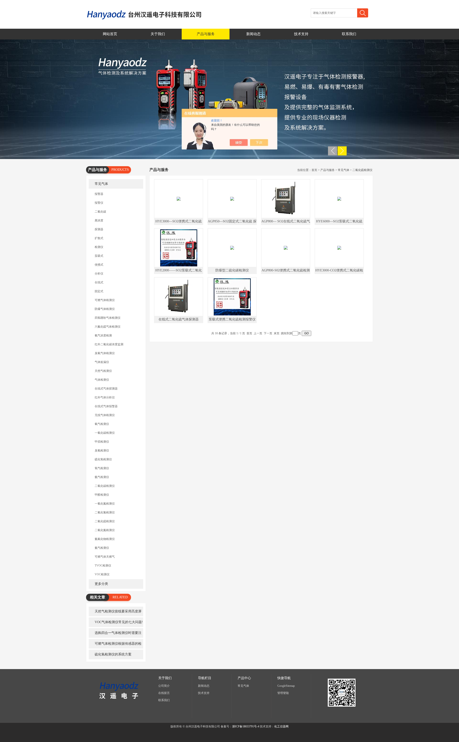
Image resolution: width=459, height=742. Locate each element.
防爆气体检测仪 (105, 309)
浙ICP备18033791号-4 (245, 726)
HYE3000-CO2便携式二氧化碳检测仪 (339, 271)
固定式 (99, 291)
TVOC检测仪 (103, 565)
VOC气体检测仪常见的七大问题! (119, 622)
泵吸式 (99, 256)
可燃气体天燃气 (105, 556)
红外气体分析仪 (105, 397)
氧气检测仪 (102, 424)
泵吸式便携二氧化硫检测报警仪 (232, 319)
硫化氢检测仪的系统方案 (113, 654)
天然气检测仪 (103, 371)
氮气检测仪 (102, 548)
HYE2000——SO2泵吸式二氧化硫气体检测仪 (178, 271)
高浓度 (99, 220)
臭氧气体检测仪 (105, 353)
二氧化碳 (100, 211)
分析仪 (99, 273)
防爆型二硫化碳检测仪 (232, 270)
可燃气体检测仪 (105, 300)
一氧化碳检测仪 (105, 432)
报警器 (99, 194)
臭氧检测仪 (102, 450)
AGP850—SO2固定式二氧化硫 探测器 (232, 222)
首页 (314, 170)
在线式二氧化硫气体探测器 (178, 319)
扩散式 (99, 238)
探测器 (99, 229)
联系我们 (349, 34)
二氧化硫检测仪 (105, 521)
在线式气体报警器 (106, 406)
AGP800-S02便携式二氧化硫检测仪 (286, 271)
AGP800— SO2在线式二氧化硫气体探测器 (285, 222)
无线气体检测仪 (105, 415)
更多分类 (101, 584)
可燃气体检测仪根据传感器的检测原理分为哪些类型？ (115, 645)
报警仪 (99, 202)
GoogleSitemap (286, 685)
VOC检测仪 (102, 574)
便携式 (99, 264)
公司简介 (164, 685)
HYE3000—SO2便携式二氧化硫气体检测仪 (178, 222)
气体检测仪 (102, 379)
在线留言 (164, 693)
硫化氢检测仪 (103, 459)
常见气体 (101, 184)
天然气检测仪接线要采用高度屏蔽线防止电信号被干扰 (115, 613)
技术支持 (301, 34)
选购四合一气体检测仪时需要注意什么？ (115, 634)
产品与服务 (206, 34)
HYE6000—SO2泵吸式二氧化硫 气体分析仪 (339, 222)
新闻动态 (253, 34)
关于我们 (158, 34)
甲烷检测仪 (102, 441)
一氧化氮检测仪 (105, 503)
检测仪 (99, 247)
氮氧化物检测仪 (105, 539)
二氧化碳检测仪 (105, 486)
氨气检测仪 (102, 477)
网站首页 (110, 34)
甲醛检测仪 (102, 494)
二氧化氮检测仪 (105, 530)
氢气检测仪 (102, 468)
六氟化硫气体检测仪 (107, 326)
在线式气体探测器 (106, 388)
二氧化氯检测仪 (105, 512)
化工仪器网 (281, 726)
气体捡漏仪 (102, 362)
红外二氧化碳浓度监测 (109, 344)
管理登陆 (283, 693)
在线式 (99, 282)
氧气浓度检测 (103, 335)
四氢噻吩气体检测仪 (107, 317)
